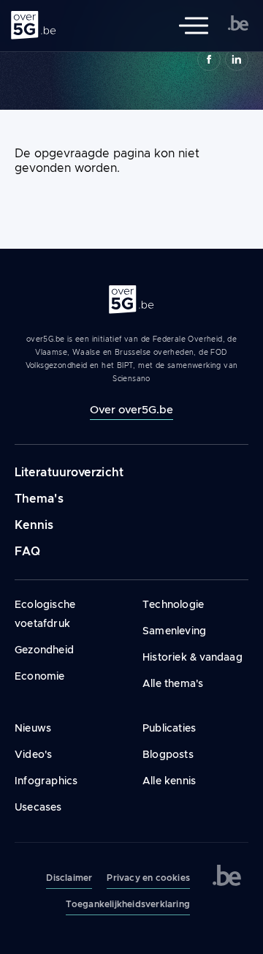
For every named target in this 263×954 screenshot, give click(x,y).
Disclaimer (69, 878)
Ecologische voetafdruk (45, 614)
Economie (40, 676)
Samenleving (174, 630)
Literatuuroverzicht (69, 472)
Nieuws (33, 728)
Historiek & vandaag (192, 657)
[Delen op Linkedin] (236, 59)
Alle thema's (172, 683)
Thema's (39, 498)
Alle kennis (169, 780)
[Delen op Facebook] (209, 59)
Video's (33, 754)
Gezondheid (44, 649)
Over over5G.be (131, 409)
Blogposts (168, 754)
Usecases (38, 807)
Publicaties (169, 728)
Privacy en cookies (148, 878)
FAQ (27, 551)
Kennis (34, 525)
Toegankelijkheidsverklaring (128, 904)
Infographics (46, 780)
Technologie (173, 604)
